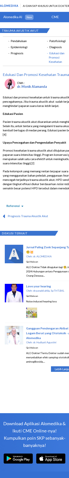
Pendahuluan (19, 41)
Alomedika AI (12, 17)
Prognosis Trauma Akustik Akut (28, 216)
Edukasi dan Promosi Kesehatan (56, 57)
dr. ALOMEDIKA (42, 256)
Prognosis (17, 53)
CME (55, 17)
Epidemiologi (19, 47)
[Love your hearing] (14, 301)
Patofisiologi (57, 41)
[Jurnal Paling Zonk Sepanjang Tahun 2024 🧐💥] (14, 262)
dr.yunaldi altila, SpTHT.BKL (48, 290)
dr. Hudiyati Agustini (44, 342)
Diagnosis (55, 47)
